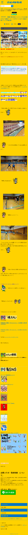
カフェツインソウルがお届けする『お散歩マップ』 (13, 8)
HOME (2, 8)
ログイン (24, 525)
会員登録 (2, 526)
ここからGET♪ (15, 433)
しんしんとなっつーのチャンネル (11, 337)
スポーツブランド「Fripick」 (9, 403)
